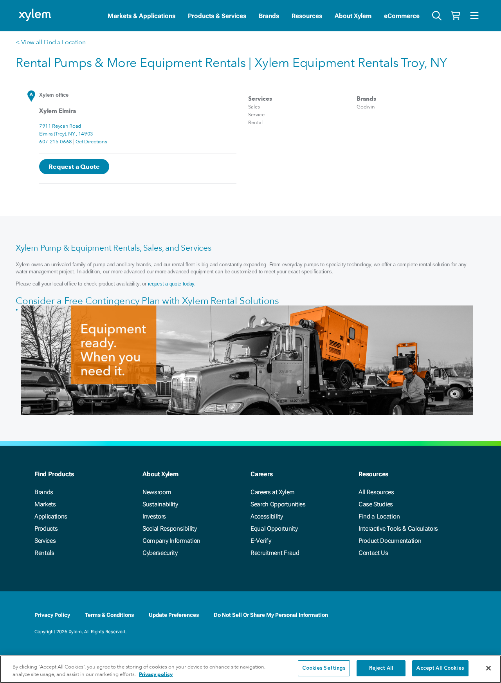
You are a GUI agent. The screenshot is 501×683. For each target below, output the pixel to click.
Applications (50, 516)
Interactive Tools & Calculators (398, 528)
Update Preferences (174, 615)
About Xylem (353, 16)
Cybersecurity (160, 553)
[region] (250, 669)
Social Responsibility (169, 528)
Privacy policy (156, 674)
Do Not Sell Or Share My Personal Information (271, 615)
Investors (154, 516)
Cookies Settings (324, 668)
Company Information (171, 540)
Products (46, 528)
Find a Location (379, 516)
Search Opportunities (278, 504)
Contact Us (373, 553)
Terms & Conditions (109, 615)
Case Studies (376, 504)
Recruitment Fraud (274, 553)
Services (45, 540)
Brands (269, 16)
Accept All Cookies (440, 668)
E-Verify (260, 540)
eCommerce (402, 16)
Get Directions (91, 141)
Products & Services (217, 16)
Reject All (381, 668)
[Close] (488, 668)
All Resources (376, 492)
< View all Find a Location (51, 42)
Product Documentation (390, 540)
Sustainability (160, 504)
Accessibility (266, 516)
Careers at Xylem (272, 492)
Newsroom (156, 492)
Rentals (44, 553)
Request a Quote (74, 166)
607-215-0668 (55, 141)
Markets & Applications (141, 16)
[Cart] (455, 15)
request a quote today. (172, 284)
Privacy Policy (52, 615)
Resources (307, 16)
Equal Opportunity (274, 528)
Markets (45, 504)
